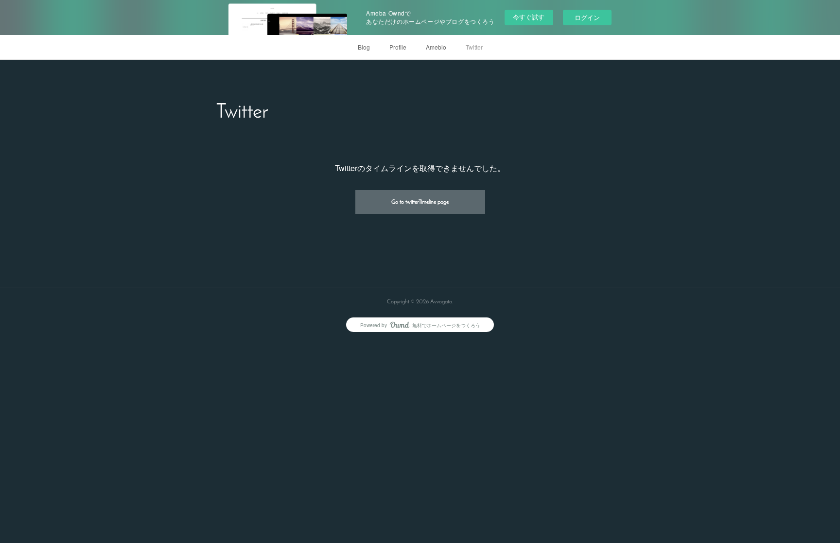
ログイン (587, 17)
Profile (397, 47)
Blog (364, 47)
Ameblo (436, 47)
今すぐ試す (528, 16)
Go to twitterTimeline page (420, 202)
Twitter (474, 47)
